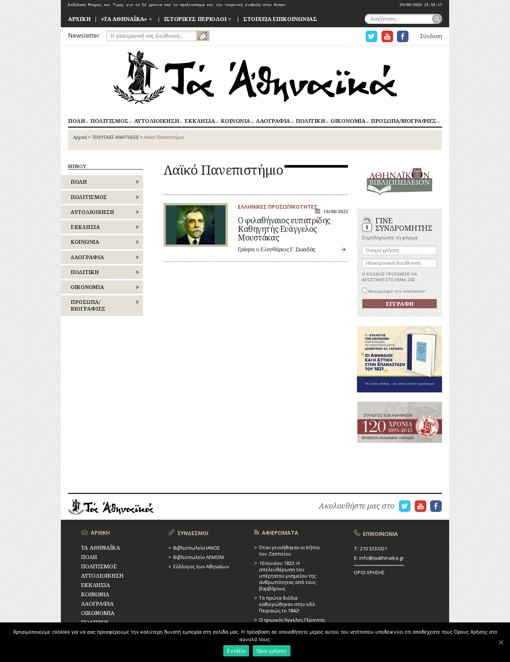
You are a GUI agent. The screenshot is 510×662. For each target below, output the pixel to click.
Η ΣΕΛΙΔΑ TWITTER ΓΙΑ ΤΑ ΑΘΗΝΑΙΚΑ (371, 36)
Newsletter (84, 35)
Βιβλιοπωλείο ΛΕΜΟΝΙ (198, 557)
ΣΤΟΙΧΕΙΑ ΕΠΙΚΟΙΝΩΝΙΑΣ (280, 18)
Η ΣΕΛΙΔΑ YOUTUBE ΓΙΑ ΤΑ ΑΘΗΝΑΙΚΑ (387, 36)
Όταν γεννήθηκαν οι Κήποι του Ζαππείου (289, 550)
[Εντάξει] (500, 642)
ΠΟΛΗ (76, 121)
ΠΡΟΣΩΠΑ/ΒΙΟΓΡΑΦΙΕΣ (403, 121)
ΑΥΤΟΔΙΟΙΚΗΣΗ (156, 121)
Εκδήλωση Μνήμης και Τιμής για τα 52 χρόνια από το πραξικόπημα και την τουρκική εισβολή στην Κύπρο (176, 5)
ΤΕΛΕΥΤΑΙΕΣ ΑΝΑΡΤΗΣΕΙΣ (115, 137)
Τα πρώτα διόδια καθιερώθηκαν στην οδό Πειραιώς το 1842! (287, 604)
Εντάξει (236, 651)
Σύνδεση (431, 36)
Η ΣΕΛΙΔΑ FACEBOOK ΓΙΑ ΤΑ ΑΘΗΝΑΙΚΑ (403, 36)
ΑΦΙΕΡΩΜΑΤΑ (280, 532)
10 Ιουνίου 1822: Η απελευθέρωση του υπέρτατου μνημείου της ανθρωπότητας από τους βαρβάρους (287, 576)
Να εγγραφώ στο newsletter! (396, 291)
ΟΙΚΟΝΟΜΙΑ (347, 121)
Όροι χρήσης (271, 651)
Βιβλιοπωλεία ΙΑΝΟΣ (196, 547)
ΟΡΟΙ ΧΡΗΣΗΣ (369, 572)
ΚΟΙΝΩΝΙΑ (235, 121)
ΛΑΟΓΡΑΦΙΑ (273, 121)
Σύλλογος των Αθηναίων (201, 566)
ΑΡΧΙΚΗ (79, 18)
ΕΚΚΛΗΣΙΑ (199, 121)
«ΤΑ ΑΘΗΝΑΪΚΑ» (124, 18)
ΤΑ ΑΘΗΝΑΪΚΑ (255, 77)
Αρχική (80, 137)
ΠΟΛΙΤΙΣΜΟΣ (109, 121)
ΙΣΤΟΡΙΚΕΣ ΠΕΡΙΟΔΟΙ (195, 18)
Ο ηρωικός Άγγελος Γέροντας (292, 619)
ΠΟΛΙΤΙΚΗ (310, 121)
